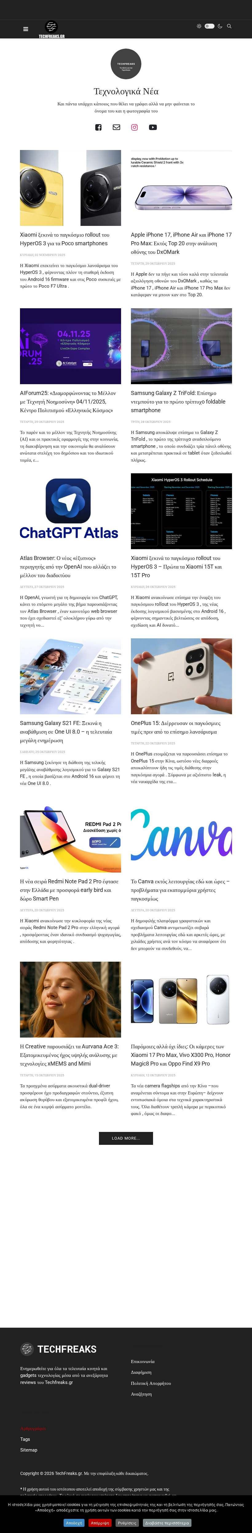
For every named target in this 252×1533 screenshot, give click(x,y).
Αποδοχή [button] (74, 1522)
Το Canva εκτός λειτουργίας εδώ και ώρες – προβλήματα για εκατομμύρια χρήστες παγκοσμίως (180, 890)
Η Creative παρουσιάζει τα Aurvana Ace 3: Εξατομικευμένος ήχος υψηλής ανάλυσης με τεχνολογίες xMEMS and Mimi (69, 1055)
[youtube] (152, 127)
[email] (116, 127)
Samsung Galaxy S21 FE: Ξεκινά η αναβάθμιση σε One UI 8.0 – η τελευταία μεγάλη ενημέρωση (66, 731)
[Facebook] (98, 127)
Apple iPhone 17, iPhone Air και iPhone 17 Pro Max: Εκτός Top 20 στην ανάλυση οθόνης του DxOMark (181, 243)
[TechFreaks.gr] (51, 29)
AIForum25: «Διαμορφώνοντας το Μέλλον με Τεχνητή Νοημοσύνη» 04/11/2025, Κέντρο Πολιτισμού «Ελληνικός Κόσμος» (68, 401)
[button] (25, 29)
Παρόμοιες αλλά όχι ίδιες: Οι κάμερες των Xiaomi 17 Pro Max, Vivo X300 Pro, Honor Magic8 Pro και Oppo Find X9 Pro (180, 1055)
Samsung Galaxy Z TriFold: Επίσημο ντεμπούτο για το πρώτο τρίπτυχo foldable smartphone (178, 401)
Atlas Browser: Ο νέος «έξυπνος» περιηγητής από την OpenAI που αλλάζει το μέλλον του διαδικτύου (68, 566)
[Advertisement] (126, 1208)
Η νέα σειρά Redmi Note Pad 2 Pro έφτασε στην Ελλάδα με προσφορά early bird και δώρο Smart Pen (69, 890)
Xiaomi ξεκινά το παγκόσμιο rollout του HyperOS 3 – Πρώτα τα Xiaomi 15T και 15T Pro (176, 566)
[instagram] (134, 127)
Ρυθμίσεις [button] (127, 1522)
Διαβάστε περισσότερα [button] (167, 1522)
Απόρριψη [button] (100, 1522)
